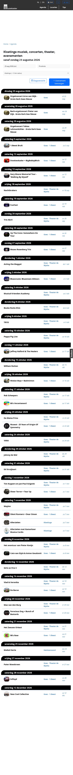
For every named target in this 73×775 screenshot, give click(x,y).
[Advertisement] (36, 26)
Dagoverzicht (39, 80)
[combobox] (36, 73)
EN (43, 2)
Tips (64, 7)
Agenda (43, 7)
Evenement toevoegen (60, 82)
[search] (58, 2)
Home (5, 44)
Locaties (53, 7)
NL (38, 2)
